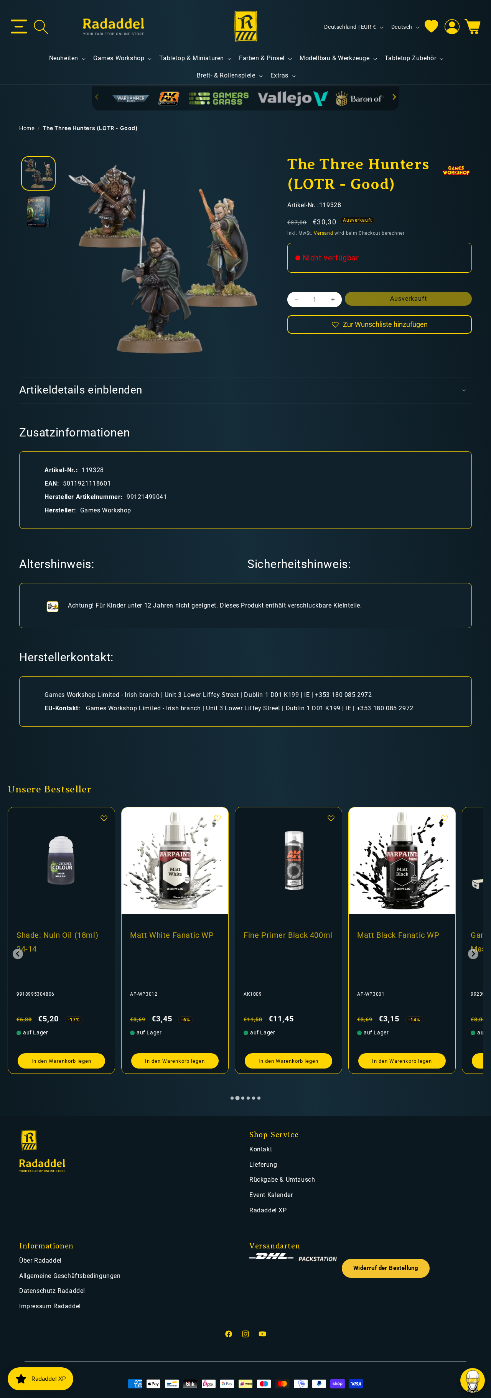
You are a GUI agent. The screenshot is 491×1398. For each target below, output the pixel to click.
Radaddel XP (268, 1210)
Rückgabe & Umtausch (282, 1179)
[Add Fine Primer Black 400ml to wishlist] (217, 818)
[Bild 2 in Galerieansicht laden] (38, 211)
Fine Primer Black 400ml (174, 935)
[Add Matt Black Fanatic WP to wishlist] (331, 818)
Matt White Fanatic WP (58, 935)
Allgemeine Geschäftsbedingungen (70, 1275)
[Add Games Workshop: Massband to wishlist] (444, 818)
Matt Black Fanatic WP (285, 935)
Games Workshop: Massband (390, 941)
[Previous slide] (97, 97)
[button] (19, 26)
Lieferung (263, 1164)
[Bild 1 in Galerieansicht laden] (38, 173)
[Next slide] (394, 97)
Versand (323, 233)
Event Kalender (271, 1195)
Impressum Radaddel (50, 1306)
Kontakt (260, 1149)
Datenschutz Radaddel (52, 1290)
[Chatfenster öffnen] (472, 1380)
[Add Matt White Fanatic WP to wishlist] (104, 818)
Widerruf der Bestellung (385, 1268)
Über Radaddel (40, 1260)
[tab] (232, 1098)
